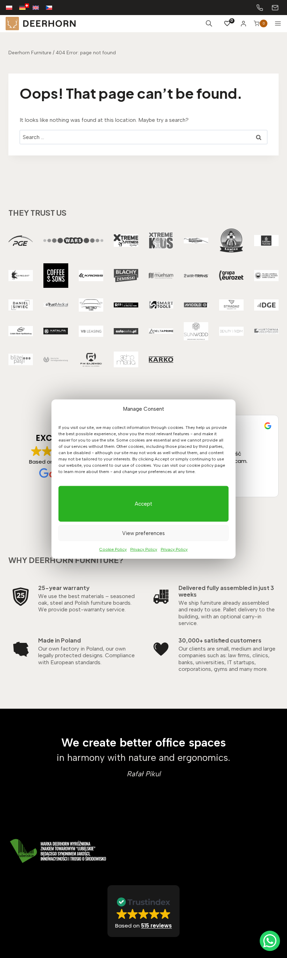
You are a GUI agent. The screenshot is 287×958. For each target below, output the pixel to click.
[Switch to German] (26, 7)
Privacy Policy (143, 549)
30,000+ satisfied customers (219, 640)
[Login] (243, 23)
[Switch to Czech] (52, 7)
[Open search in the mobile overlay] (208, 23)
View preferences (143, 533)
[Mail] (275, 7)
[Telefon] (259, 7)
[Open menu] (277, 23)
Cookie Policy (113, 549)
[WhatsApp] (270, 941)
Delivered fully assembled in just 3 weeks (226, 591)
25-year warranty (64, 587)
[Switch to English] (39, 7)
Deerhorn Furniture (29, 52)
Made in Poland (59, 640)
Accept (143, 504)
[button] (143, 911)
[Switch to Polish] (12, 7)
